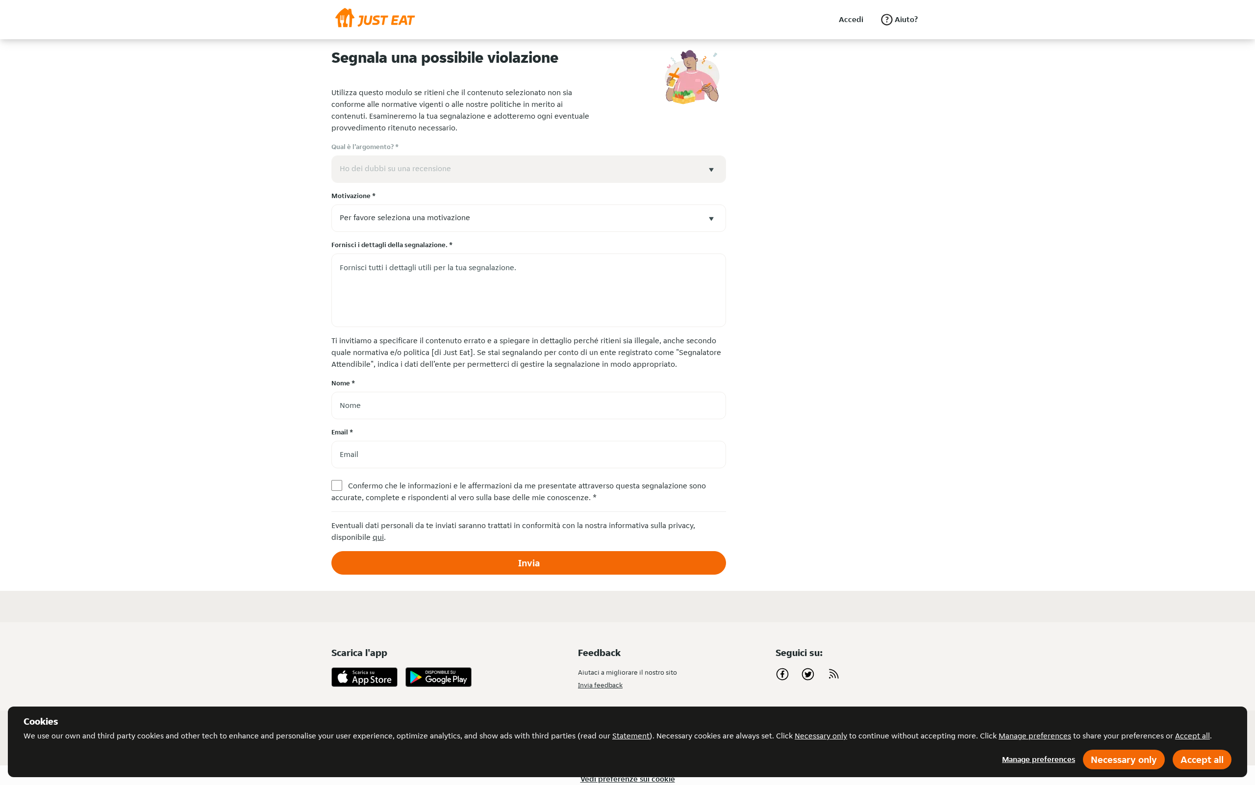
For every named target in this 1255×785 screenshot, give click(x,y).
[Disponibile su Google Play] (438, 677)
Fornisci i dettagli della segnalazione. (391, 244)
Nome (343, 383)
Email (342, 432)
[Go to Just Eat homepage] (375, 19)
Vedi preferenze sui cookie (627, 779)
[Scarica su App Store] (364, 677)
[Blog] (833, 674)
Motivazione (353, 195)
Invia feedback (600, 685)
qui (378, 537)
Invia (529, 563)
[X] (808, 674)
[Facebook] (782, 674)
